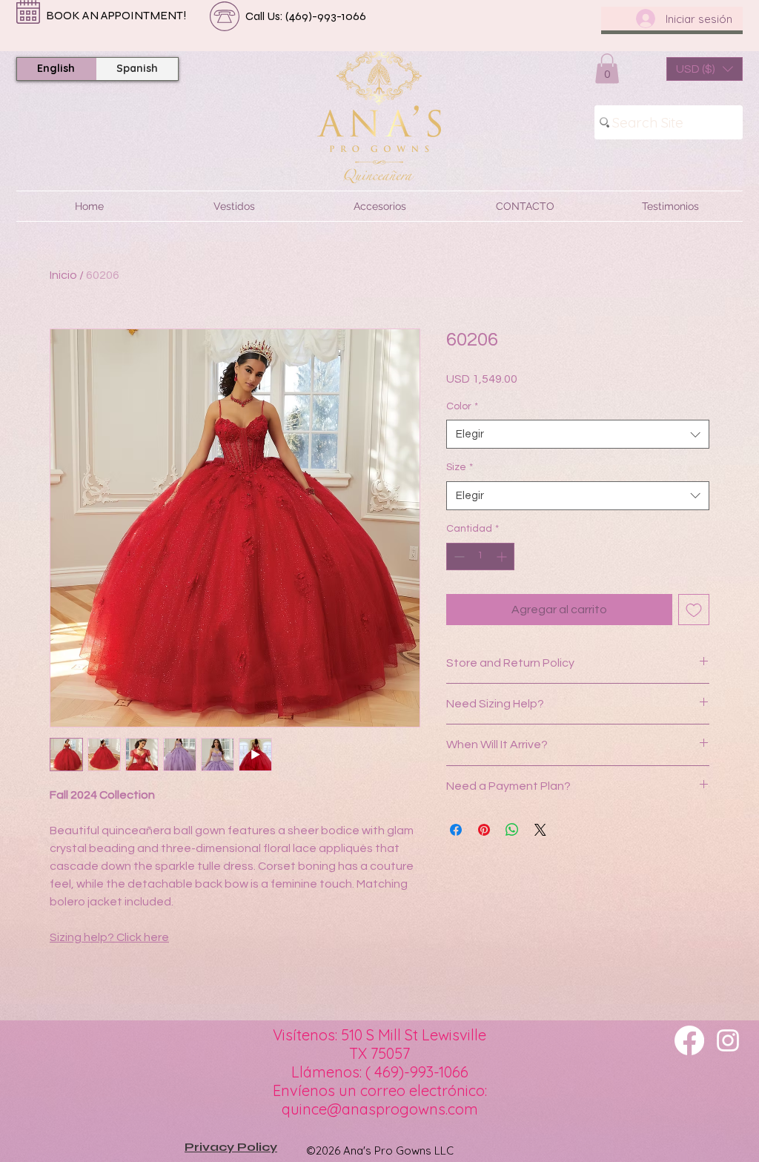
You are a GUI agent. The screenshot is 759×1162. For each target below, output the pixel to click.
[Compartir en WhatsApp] (512, 830)
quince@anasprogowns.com (380, 1109)
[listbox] (704, 69)
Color (462, 406)
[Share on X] (540, 830)
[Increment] (503, 557)
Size (459, 467)
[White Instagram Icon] (728, 1040)
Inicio (63, 275)
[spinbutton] (480, 557)
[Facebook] (689, 1040)
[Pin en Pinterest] (484, 830)
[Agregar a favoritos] (693, 609)
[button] (607, 68)
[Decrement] (457, 557)
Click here (142, 937)
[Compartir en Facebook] (456, 830)
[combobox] (577, 434)
